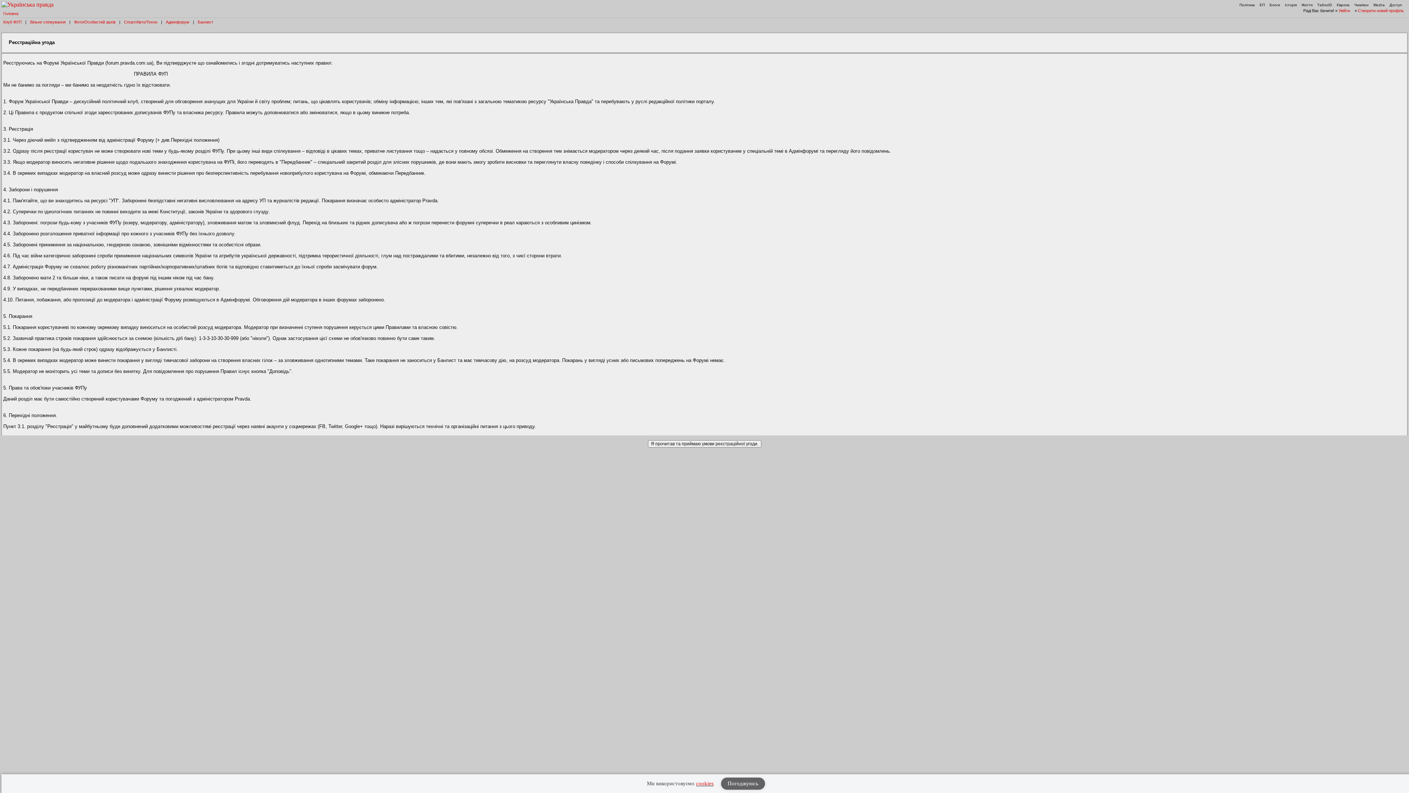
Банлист (205, 22)
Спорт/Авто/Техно (140, 22)
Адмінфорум (177, 22)
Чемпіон (1361, 5)
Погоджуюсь (743, 783)
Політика (1247, 5)
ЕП (1262, 5)
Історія (1291, 5)
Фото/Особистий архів (95, 22)
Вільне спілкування (48, 22)
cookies (705, 783)
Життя (1306, 5)
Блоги (1275, 5)
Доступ (1396, 5)
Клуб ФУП (12, 22)
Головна (10, 13)
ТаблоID (1324, 5)
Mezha (1379, 5)
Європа (1343, 5)
